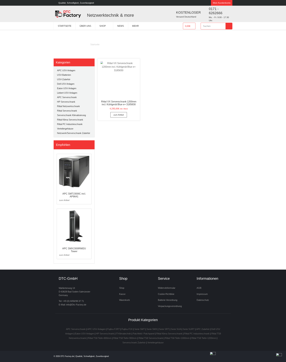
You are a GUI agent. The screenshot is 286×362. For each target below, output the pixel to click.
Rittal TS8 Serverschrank (151, 338)
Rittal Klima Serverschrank (70, 119)
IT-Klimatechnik (123, 333)
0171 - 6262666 (215, 11)
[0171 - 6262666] (204, 14)
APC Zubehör (202, 329)
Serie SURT (189, 329)
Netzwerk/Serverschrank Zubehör (73, 133)
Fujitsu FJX (127, 329)
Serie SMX (152, 329)
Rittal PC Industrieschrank (70, 124)
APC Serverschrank (67, 97)
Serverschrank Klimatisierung (71, 115)
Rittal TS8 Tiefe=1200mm (203, 338)
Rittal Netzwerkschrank (68, 106)
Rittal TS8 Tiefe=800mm (99, 338)
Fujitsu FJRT (113, 329)
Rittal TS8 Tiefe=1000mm (177, 338)
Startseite (95, 44)
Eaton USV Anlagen (66, 88)
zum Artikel (64, 200)
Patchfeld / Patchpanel (143, 333)
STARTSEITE (64, 26)
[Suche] (229, 26)
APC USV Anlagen (66, 70)
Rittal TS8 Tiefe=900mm (125, 338)
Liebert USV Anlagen (67, 93)
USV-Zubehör (63, 79)
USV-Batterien (64, 75)
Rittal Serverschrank (67, 110)
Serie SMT (139, 329)
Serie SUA (176, 329)
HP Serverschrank (66, 101)
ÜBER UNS (85, 26)
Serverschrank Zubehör (134, 342)
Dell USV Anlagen (65, 84)
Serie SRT (164, 329)
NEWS (120, 26)
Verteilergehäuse (65, 128)
